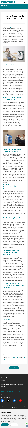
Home (2, 5)
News (5, 5)
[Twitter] (8, 400)
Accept (4, 424)
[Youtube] (20, 400)
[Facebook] (2, 400)
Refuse (14, 424)
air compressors (11, 27)
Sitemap (15, 407)
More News (14, 367)
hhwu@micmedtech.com (10, 392)
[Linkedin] (14, 400)
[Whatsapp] (26, 423)
